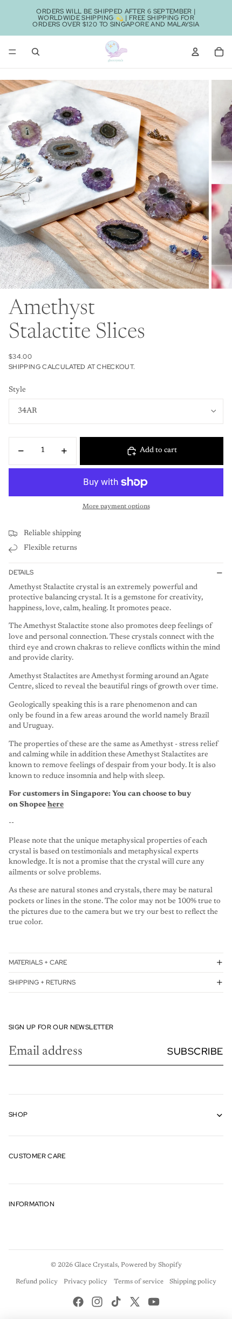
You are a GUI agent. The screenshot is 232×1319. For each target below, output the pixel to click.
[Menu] (12, 51)
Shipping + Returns (42, 982)
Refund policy (37, 1282)
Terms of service (138, 1282)
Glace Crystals (96, 1265)
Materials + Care (38, 962)
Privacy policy (85, 1282)
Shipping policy (192, 1282)
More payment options (116, 506)
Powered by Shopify (151, 1265)
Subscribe (195, 1051)
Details (21, 572)
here (55, 805)
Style (17, 390)
